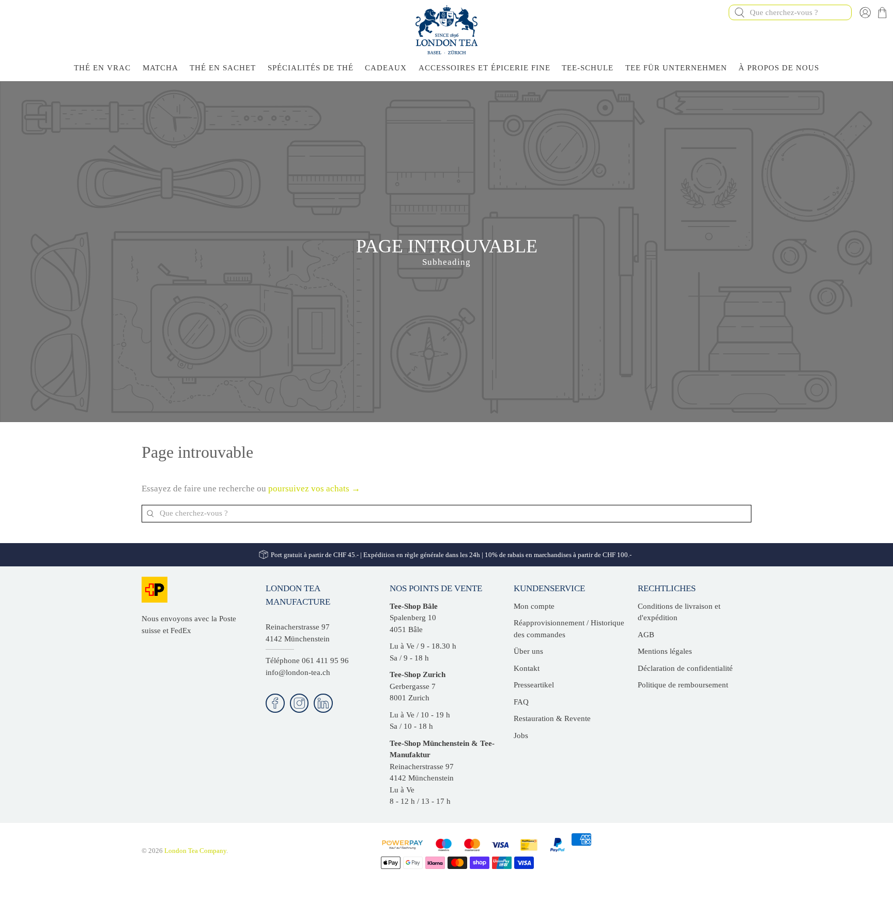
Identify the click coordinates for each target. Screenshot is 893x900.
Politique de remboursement (683, 685)
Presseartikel (534, 685)
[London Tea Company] (446, 29)
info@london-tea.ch (298, 672)
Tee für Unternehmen (676, 68)
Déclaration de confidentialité (685, 668)
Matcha (160, 68)
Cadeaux (386, 68)
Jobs (521, 735)
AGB (646, 635)
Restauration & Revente (552, 718)
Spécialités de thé (310, 68)
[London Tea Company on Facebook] (275, 703)
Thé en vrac (102, 68)
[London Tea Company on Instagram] (299, 703)
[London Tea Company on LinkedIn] (323, 703)
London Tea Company (195, 850)
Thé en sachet (223, 68)
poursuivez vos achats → (314, 488)
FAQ (521, 702)
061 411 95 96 (325, 660)
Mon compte (534, 606)
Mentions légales (665, 651)
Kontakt (527, 668)
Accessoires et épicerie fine (484, 68)
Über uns (528, 651)
